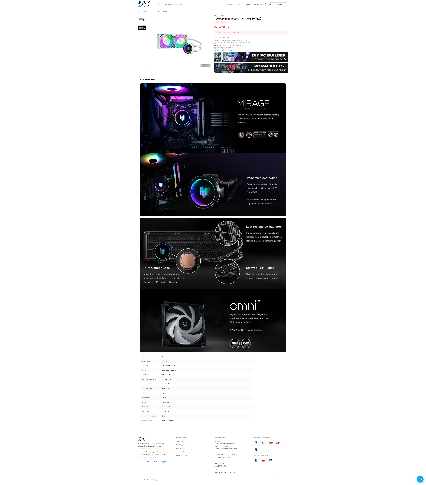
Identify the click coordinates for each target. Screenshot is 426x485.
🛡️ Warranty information (223, 50)
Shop (238, 4)
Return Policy (181, 448)
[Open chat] (420, 479)
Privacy (285, 480)
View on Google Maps (223, 457)
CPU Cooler (146, 12)
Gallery (230, 4)
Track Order (180, 441)
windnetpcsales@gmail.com (225, 472)
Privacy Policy (181, 455)
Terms (279, 480)
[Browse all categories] (160, 4)
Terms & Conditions (183, 452)
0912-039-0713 (220, 464)
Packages (247, 4)
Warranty (179, 445)
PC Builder (258, 4)
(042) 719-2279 (220, 466)
